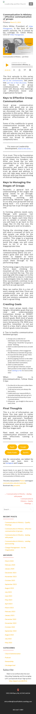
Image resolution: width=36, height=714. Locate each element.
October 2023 (10, 580)
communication (8, 483)
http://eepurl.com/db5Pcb (18, 681)
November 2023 (10, 576)
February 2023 (10, 611)
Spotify (26, 452)
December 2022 (10, 619)
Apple (12, 447)
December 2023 (10, 573)
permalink (16, 485)
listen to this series (24, 148)
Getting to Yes (17, 370)
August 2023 (9, 588)
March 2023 (9, 607)
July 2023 (8, 592)
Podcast (22, 481)
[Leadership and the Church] (14, 4)
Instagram (10, 463)
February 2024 (10, 565)
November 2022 (10, 623)
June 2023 (8, 596)
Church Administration (12, 654)
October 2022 (10, 627)
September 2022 (10, 631)
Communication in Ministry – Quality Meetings (27, 501)
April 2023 (8, 604)
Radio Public (12, 452)
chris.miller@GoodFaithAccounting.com (18, 701)
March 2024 (9, 561)
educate (16, 483)
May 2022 (8, 642)
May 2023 (8, 600)
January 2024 (9, 569)
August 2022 (9, 635)
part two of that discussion (16, 83)
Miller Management (17, 35)
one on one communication (13, 80)
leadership (22, 483)
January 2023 (9, 615)
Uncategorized (10, 665)
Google (23, 447)
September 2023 (10, 584)
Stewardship (9, 661)
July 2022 (8, 639)
